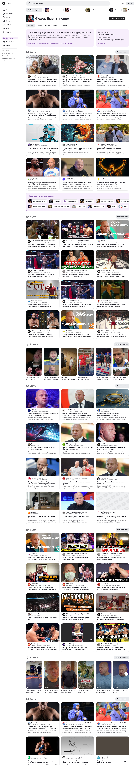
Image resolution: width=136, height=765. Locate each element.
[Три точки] (57, 76)
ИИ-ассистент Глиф (7, 53)
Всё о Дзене (5, 50)
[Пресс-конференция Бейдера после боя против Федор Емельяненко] (112, 572)
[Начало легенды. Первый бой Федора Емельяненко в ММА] (112, 542)
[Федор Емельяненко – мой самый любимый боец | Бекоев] (51, 362)
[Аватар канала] (29, 76)
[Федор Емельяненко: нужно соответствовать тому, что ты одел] (121, 675)
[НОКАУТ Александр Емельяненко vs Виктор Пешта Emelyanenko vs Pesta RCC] (112, 259)
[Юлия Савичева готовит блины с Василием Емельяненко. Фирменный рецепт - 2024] (112, 602)
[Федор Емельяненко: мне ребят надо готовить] (103, 675)
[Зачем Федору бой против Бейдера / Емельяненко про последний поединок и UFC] (42, 572)
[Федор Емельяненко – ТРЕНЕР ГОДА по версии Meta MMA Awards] (103, 362)
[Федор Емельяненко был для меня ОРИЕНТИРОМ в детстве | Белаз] (77, 632)
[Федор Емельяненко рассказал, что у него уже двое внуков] (51, 675)
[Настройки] (123, 3)
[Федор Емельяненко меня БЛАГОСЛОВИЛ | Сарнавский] (121, 362)
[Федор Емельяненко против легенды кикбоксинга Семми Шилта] (77, 259)
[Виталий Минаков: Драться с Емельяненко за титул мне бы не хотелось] (42, 289)
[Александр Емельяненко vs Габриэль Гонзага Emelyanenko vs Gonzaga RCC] (42, 259)
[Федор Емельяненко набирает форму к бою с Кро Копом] (34, 675)
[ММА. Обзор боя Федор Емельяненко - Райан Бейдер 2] (77, 542)
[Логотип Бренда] (3, 3)
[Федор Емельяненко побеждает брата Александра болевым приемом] (112, 289)
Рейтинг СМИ (6, 56)
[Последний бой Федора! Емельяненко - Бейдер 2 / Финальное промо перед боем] (42, 632)
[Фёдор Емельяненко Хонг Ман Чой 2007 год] (42, 602)
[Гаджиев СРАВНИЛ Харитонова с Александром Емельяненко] (34, 362)
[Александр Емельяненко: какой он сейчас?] (69, 362)
